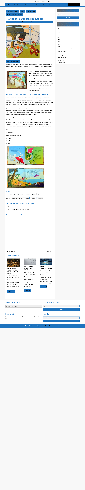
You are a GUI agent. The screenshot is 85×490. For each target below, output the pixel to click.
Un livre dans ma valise (42, 2)
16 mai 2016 (10, 22)
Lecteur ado (61, 53)
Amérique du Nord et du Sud (64, 35)
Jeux (34, 4)
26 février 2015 (28, 272)
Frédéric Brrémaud (16, 198)
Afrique (59, 32)
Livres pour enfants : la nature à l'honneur (20, 209)
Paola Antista (40, 198)
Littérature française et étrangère (23, 4)
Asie (59, 37)
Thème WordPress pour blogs (32, 325)
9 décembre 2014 (45, 270)
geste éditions (26, 198)
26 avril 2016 (12, 275)
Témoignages (61, 60)
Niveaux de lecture (62, 51)
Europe (22, 11)
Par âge (11, 4)
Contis (16, 127)
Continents (38, 4)
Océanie (60, 41)
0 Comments (16, 277)
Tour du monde (46, 4)
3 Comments (33, 274)
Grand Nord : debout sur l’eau (28, 268)
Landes (33, 198)
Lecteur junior (61, 55)
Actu (6, 4)
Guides (53, 4)
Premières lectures (31, 11)
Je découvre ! (11, 292)
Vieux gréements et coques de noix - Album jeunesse (22, 206)
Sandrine (18, 22)
